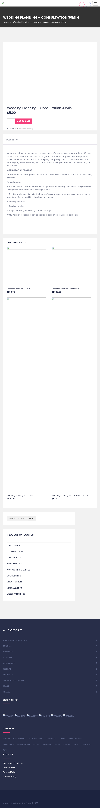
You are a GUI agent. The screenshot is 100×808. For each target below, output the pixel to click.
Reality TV (8, 674)
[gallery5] (56, 715)
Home (6, 22)
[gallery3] (32, 715)
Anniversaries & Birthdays (16, 640)
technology (86, 744)
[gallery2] (20, 715)
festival (36, 744)
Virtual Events (14, 588)
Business (7, 646)
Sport (6, 686)
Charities (7, 651)
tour (5, 750)
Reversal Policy (9, 772)
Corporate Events (16, 551)
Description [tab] (12, 140)
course (62, 739)
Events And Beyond (24, 803)
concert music (19, 739)
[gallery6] (68, 715)
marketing (47, 744)
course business (75, 739)
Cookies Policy (9, 776)
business (6, 739)
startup (66, 744)
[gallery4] (44, 715)
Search (32, 518)
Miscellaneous (14, 563)
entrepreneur (8, 744)
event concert (23, 744)
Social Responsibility (13, 680)
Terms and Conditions (13, 763)
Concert (7, 657)
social (57, 744)
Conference (9, 663)
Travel (6, 692)
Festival (7, 669)
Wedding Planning (21, 22)
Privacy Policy (9, 767)
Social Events (14, 576)
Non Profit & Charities (18, 570)
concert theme (35, 739)
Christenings (13, 545)
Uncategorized (15, 582)
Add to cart (23, 121)
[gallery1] (8, 715)
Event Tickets (14, 557)
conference (51, 739)
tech (75, 744)
